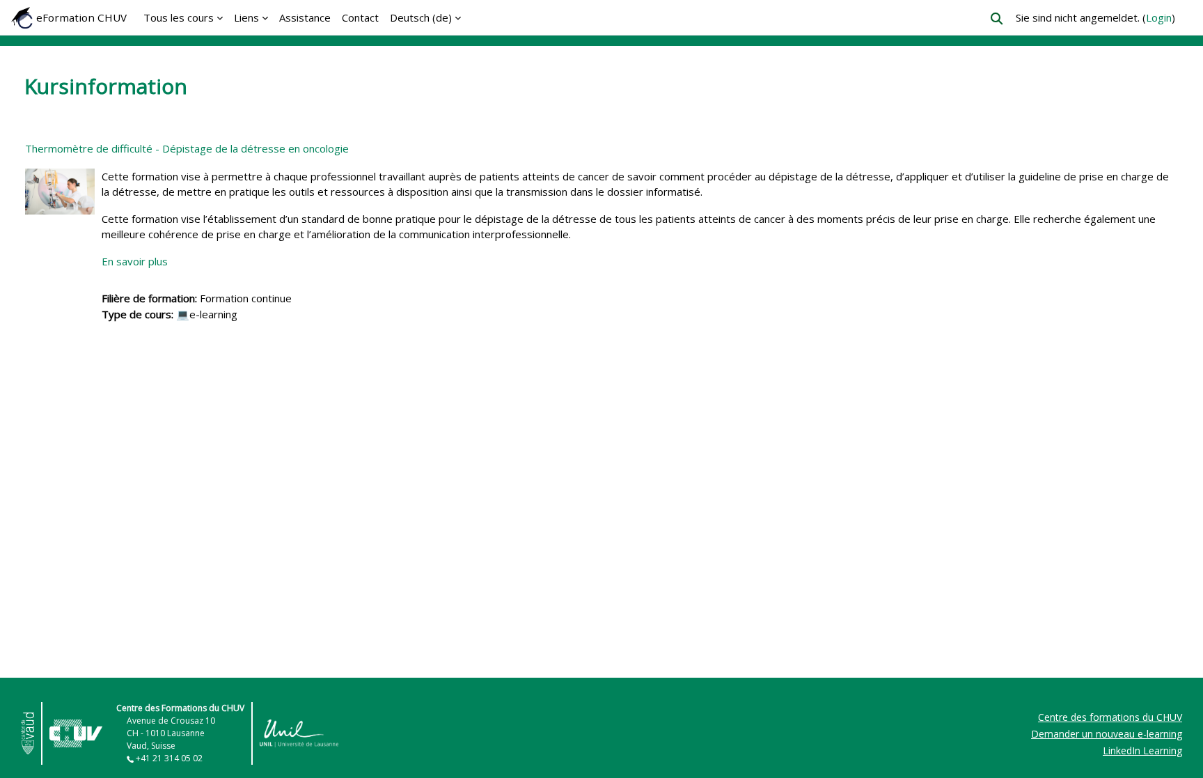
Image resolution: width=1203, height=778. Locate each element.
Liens (246, 17)
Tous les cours (178, 17)
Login (1159, 17)
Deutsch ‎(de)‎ (421, 17)
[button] (996, 18)
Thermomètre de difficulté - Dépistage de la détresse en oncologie (187, 148)
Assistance (305, 17)
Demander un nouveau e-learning (1106, 733)
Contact (360, 17)
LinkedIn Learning (1142, 750)
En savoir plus (135, 261)
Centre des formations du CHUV (1110, 717)
